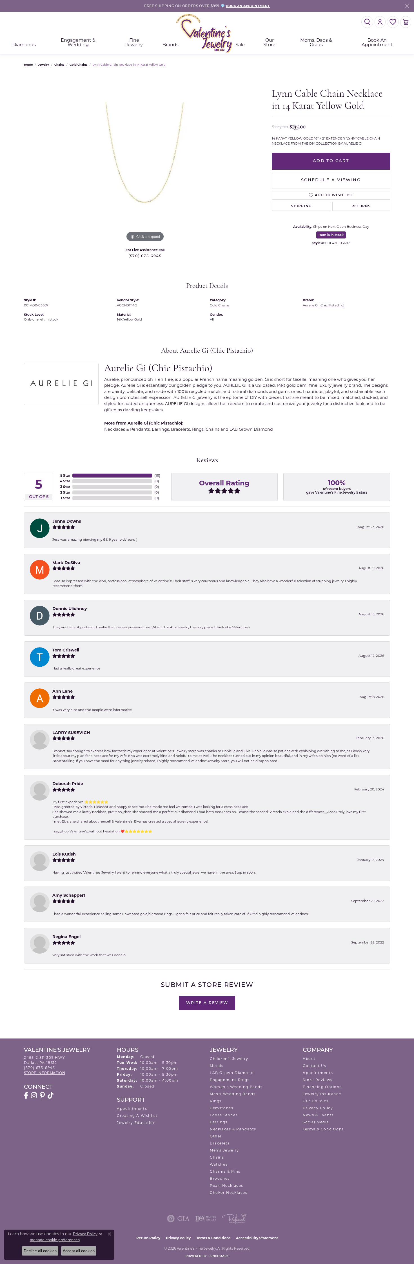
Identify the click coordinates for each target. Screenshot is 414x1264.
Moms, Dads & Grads (316, 42)
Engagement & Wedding (78, 42)
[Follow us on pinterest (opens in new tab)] (42, 1095)
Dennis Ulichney (69, 608)
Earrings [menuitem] (219, 1122)
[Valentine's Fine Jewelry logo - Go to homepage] (207, 33)
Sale (240, 44)
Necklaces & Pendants (127, 429)
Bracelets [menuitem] (220, 1143)
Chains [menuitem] (217, 1157)
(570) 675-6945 (144, 256)
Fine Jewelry (134, 42)
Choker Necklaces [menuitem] (229, 1192)
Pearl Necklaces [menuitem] (226, 1185)
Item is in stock (331, 235)
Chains (59, 65)
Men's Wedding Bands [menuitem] (232, 1094)
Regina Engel (66, 936)
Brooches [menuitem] (220, 1178)
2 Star (65, 492)
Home (28, 65)
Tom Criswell (65, 650)
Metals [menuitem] (217, 1066)
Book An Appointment (377, 42)
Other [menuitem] (216, 1136)
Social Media (316, 1122)
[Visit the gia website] (178, 1219)
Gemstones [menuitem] (221, 1108)
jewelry (43, 65)
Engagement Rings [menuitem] (230, 1080)
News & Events (318, 1115)
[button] (367, 22)
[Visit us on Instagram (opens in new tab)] (34, 1095)
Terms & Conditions (323, 1129)
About (309, 1059)
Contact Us (314, 1066)
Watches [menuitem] (219, 1164)
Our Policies (315, 1101)
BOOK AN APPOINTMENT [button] (248, 6)
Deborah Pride (67, 783)
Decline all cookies (40, 1250)
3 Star (65, 487)
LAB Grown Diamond (251, 429)
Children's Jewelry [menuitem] (229, 1059)
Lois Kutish (64, 854)
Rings (198, 429)
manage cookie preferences (55, 1240)
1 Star (65, 498)
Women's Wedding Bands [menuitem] (236, 1087)
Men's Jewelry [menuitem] (224, 1150)
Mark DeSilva (66, 562)
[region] (145, 158)
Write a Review (207, 1003)
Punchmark (218, 1256)
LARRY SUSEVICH (71, 732)
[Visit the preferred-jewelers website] (234, 1219)
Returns (361, 206)
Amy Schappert (68, 895)
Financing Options (322, 1087)
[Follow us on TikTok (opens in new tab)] (51, 1095)
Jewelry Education (136, 1123)
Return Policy (148, 1238)
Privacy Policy (318, 1108)
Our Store (269, 42)
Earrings (160, 429)
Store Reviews (318, 1080)
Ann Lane (62, 691)
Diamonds (24, 44)
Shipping (301, 206)
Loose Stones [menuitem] (224, 1115)
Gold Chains (78, 65)
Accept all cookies (79, 1250)
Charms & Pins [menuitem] (225, 1171)
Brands (171, 44)
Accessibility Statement (257, 1238)
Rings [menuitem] (216, 1101)
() (157, 475)
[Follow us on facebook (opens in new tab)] (26, 1095)
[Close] (407, 6)
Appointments (132, 1108)
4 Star (65, 481)
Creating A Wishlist (137, 1115)
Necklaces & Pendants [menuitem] (233, 1129)
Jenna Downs (66, 521)
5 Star (65, 475)
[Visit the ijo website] (205, 1219)
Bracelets (180, 429)
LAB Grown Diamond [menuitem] (232, 1073)
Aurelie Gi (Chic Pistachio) (323, 305)
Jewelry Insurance (322, 1094)
